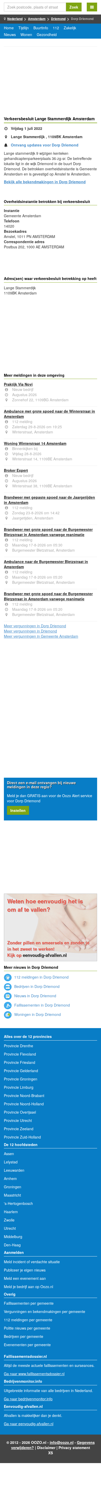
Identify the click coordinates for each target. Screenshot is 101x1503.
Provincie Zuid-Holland (22, 1137)
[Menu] (92, 7)
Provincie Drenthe (18, 1045)
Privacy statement (74, 1447)
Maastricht (12, 1195)
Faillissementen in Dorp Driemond (41, 1005)
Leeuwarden (14, 1170)
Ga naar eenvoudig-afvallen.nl (28, 1423)
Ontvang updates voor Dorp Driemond (44, 145)
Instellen (18, 810)
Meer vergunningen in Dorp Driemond (35, 625)
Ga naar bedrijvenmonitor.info (28, 1398)
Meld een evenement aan (25, 1278)
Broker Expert (16, 470)
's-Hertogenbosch (18, 1203)
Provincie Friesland (19, 1062)
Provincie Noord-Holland (24, 1103)
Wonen (26, 34)
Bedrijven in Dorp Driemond (36, 986)
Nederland (15, 18)
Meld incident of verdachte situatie (32, 1261)
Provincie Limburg (18, 1087)
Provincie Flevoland (20, 1054)
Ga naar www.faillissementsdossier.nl (34, 1373)
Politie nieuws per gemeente (27, 1328)
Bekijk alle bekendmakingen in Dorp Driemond (45, 181)
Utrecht (10, 1228)
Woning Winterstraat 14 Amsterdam (35, 443)
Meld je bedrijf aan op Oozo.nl (28, 1286)
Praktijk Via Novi (18, 384)
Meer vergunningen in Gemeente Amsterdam (41, 636)
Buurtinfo (40, 27)
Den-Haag (12, 1244)
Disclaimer (46, 1447)
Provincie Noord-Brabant (24, 1095)
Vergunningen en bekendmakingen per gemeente (44, 1311)
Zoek (73, 7)
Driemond (58, 18)
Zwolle (9, 1220)
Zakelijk (70, 27)
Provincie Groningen (20, 1078)
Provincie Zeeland (18, 1128)
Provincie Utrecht (18, 1120)
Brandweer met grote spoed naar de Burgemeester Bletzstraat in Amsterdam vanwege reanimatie (48, 532)
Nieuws (10, 34)
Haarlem (11, 1211)
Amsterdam (37, 18)
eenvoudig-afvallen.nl (45, 955)
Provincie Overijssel (20, 1112)
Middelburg (13, 1236)
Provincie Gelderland (21, 1070)
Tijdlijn (23, 27)
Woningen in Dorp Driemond (37, 1014)
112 (56, 27)
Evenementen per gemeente (27, 1344)
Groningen (12, 1186)
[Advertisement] (50, 82)
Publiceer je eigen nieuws (25, 1270)
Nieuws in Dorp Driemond (34, 995)
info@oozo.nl (62, 1442)
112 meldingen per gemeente (28, 1319)
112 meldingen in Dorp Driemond (41, 977)
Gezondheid (47, 34)
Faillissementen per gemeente (29, 1303)
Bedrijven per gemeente (23, 1336)
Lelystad (11, 1161)
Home (9, 27)
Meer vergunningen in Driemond (30, 631)
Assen (9, 1153)
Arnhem (10, 1178)
